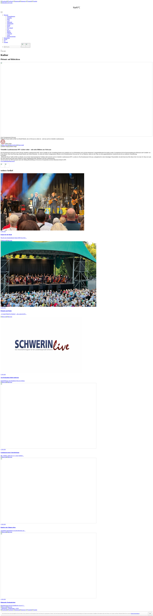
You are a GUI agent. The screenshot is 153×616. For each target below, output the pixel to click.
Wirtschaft (9, 22)
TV (5, 41)
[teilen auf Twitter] (4, 145)
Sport (8, 26)
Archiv (5, 39)
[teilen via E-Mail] (20, 145)
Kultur (8, 25)
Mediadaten (7, 38)
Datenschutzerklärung (135, 613)
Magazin (6, 15)
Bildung (9, 32)
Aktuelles (9, 18)
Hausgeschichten (11, 36)
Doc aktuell (10, 28)
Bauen (8, 30)
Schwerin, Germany (76, 7)
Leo (8, 29)
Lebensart (9, 33)
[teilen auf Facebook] (12, 145)
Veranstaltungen (11, 16)
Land (8, 20)
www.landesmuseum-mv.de (8, 161)
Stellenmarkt (10, 23)
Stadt (8, 19)
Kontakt (6, 42)
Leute (8, 35)
